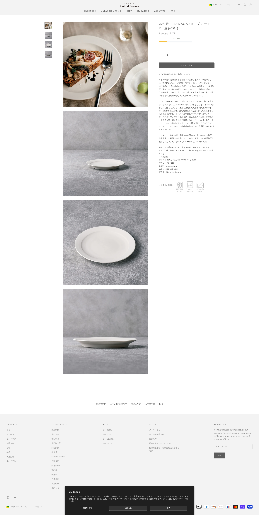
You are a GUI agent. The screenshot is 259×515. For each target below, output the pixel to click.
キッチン (10, 434)
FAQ (173, 11)
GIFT (129, 11)
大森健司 (55, 479)
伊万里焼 (10, 457)
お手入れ (10, 443)
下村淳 (54, 470)
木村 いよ (56, 488)
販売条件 (153, 439)
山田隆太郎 (56, 443)
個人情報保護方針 (156, 434)
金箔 (8, 448)
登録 (219, 455)
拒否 (168, 508)
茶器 (8, 452)
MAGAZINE (143, 11)
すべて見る (11, 461)
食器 (8, 430)
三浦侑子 (55, 483)
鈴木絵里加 (56, 466)
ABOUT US (159, 11)
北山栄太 (55, 448)
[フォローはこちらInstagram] (7, 497)
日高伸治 (55, 461)
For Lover (108, 443)
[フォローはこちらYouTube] (14, 497)
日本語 (228, 5)
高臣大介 (55, 434)
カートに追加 (186, 65)
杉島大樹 (55, 430)
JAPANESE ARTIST (111, 11)
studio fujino (58, 457)
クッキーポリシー (156, 430)
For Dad (107, 434)
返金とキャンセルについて (160, 443)
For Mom (107, 430)
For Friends (109, 439)
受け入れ (128, 508)
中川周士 (55, 452)
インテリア (11, 439)
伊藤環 (54, 474)
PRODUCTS (90, 11)
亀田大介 (55, 439)
